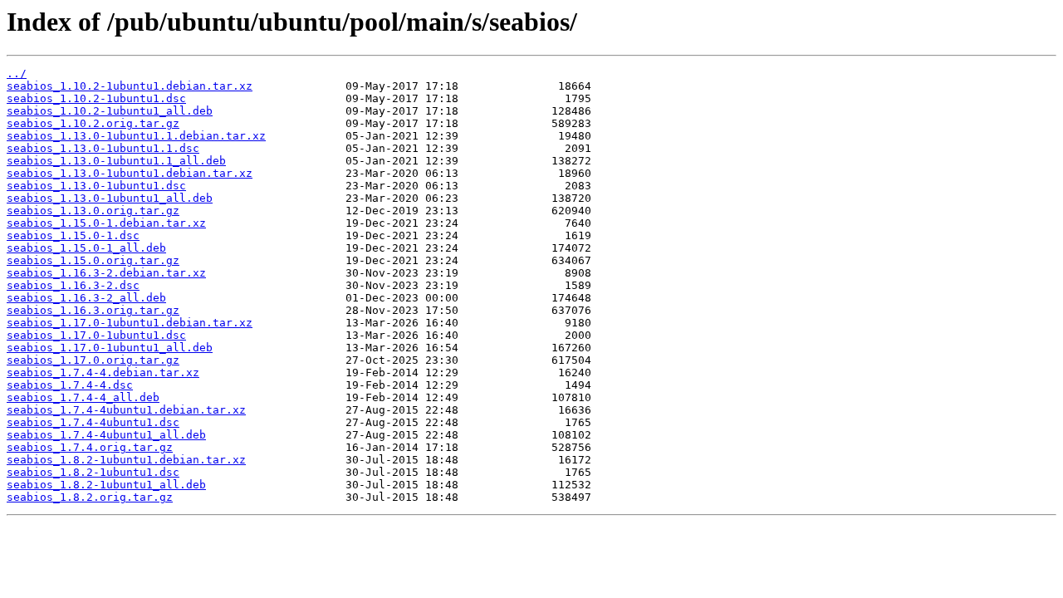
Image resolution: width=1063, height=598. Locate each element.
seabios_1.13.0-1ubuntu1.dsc (96, 185)
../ (17, 73)
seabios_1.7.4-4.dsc (70, 385)
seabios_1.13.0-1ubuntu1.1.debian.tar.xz (136, 136)
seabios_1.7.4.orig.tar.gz (90, 447)
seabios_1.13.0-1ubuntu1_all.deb (110, 198)
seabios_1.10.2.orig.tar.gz (93, 123)
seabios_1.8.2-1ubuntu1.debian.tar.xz (126, 459)
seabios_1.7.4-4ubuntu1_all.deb (106, 435)
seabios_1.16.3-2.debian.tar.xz (106, 273)
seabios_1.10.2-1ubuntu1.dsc (96, 98)
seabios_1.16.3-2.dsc (73, 285)
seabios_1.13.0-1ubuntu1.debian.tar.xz (129, 173)
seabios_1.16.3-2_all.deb (86, 298)
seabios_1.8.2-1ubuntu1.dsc (93, 472)
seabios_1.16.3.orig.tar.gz (93, 310)
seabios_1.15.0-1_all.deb (86, 248)
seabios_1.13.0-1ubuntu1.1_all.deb (116, 160)
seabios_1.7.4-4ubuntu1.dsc (93, 422)
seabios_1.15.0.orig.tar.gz (93, 260)
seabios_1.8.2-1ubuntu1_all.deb (106, 484)
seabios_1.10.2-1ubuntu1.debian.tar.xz (129, 86)
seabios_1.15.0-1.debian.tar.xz (106, 223)
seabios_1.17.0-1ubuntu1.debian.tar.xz (129, 322)
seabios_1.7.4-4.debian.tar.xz (103, 372)
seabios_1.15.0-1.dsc (73, 235)
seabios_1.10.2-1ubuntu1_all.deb (110, 111)
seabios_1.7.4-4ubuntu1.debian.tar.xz (126, 410)
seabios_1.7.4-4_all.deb (83, 397)
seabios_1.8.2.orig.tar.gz (90, 497)
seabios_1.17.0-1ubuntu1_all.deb (110, 347)
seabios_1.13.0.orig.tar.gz (93, 210)
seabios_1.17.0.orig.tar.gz (93, 360)
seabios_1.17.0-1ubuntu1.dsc (96, 335)
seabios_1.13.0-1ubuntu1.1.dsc (103, 148)
